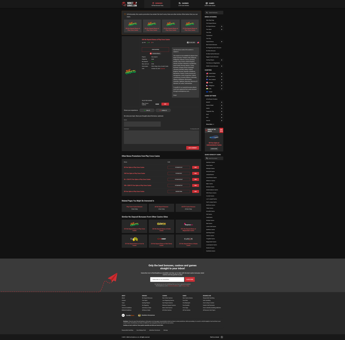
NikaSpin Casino (210, 168)
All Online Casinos (167, 310)
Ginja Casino (209, 165)
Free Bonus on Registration (213, 63)
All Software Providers (211, 99)
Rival (207, 114)
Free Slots (185, 300)
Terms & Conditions (173, 286)
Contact (124, 300)
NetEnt (208, 108)
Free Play (208, 38)
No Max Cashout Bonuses (212, 53)
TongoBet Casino (210, 238)
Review (157, 104)
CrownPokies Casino (211, 177)
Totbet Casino (209, 208)
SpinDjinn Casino (210, 162)
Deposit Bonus (210, 41)
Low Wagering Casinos (168, 300)
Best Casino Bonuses (211, 44)
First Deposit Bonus (211, 23)
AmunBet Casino (210, 211)
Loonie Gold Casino (211, 226)
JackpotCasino (210, 174)
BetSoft (208, 102)
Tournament (209, 35)
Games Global (209, 105)
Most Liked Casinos (167, 307)
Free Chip (208, 32)
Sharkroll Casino (210, 248)
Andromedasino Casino (212, 189)
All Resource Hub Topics (209, 310)
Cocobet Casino (210, 196)
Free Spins (209, 29)
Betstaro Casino (210, 186)
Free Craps (185, 307)
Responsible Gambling (208, 298)
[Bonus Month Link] (214, 139)
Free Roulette (186, 305)
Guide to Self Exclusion (209, 305)
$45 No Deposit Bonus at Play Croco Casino (156, 39)
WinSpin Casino (210, 220)
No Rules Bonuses (211, 50)
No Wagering (145, 305)
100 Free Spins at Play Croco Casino (134, 173)
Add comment (192, 148)
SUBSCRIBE (189, 279)
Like (148, 110)
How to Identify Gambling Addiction (212, 307)
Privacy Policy (185, 286)
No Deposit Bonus (210, 26)
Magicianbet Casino (211, 241)
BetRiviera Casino (210, 205)
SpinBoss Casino (210, 229)
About (123, 298)
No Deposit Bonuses (147, 298)
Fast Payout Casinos (167, 303)
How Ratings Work (141, 330)
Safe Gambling (207, 300)
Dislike (164, 110)
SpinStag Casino (210, 232)
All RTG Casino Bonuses (188, 208)
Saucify (208, 120)
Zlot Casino (209, 214)
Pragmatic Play (210, 111)
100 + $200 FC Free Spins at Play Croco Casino (137, 185)
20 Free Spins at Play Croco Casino (134, 167)
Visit (165, 104)
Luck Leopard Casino (211, 199)
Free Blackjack (186, 303)
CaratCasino (209, 217)
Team (123, 303)
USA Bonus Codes (146, 307)
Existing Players (210, 60)
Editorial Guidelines (126, 310)
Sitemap (165, 330)
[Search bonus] (207, 12)
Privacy (123, 305)
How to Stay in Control (208, 303)
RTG (207, 117)
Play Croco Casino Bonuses (134, 208)
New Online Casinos (167, 298)
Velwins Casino (210, 235)
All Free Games (186, 310)
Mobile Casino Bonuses (212, 66)
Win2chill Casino (210, 171)
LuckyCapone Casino (211, 245)
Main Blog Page (210, 20)
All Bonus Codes (146, 310)
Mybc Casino (209, 183)
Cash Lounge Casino (211, 202)
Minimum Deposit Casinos (169, 305)
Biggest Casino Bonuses (212, 57)
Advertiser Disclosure (154, 330)
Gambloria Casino (210, 251)
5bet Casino (209, 223)
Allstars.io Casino (210, 180)
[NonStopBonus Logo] (129, 4)
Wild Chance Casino (211, 193)
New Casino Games (188, 298)
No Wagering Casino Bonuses (213, 47)
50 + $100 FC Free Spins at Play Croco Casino (137, 179)
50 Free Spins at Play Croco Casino (134, 191)
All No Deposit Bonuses (161, 208)
